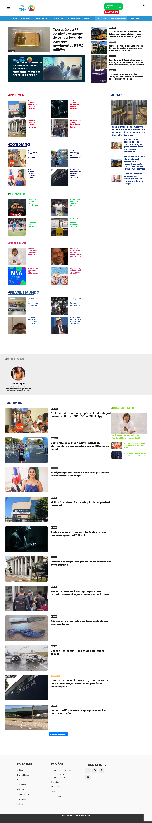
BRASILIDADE (124, 407)
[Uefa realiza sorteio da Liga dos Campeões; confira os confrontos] (116, 455)
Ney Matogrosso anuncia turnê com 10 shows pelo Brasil (134, 445)
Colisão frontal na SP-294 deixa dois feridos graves (77, 652)
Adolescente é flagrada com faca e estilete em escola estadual (79, 622)
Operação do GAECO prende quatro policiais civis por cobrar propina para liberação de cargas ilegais (75, 306)
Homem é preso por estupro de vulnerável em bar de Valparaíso (32, 125)
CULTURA (18, 243)
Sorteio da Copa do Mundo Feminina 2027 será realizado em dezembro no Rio (75, 225)
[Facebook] (88, 770)
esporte (17, 193)
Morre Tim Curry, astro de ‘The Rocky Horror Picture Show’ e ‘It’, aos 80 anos (75, 254)
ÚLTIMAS (14, 402)
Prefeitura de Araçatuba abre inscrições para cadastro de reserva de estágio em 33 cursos (126, 76)
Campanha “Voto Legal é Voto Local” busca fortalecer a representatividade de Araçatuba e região (27, 68)
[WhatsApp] (101, 770)
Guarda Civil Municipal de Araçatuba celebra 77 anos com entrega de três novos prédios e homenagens (75, 177)
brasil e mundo (24, 292)
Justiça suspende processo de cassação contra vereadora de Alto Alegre (33, 175)
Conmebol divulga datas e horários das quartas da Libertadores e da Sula (33, 205)
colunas (15, 359)
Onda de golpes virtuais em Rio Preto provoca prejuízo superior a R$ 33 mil (75, 107)
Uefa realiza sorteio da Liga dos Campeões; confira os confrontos (135, 455)
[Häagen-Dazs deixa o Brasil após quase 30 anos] (59, 276)
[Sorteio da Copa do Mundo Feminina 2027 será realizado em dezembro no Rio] (59, 227)
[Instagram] (95, 770)
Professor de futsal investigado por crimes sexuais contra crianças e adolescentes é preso (75, 127)
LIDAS (118, 95)
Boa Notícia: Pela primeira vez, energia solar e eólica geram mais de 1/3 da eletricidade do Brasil (18, 389)
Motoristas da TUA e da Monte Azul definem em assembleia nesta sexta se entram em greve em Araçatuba (126, 34)
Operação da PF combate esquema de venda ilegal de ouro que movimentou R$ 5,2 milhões (68, 39)
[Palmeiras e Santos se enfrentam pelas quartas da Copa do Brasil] (17, 227)
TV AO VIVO (109, 12)
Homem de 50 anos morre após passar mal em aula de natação (79, 711)
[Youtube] (88, 777)
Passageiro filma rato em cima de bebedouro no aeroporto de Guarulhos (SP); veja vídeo (33, 323)
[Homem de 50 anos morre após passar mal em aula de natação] (26, 717)
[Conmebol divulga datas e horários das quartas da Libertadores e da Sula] (17, 207)
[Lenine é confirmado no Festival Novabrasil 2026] (17, 256)
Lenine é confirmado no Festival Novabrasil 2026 (32, 252)
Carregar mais (57, 734)
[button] (144, 5)
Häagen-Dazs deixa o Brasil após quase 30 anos (75, 271)
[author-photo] (18, 373)
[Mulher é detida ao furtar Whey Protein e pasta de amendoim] (17, 109)
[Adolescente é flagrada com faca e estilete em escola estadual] (26, 628)
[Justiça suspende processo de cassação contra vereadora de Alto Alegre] (17, 177)
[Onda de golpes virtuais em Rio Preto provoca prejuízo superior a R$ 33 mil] (59, 109)
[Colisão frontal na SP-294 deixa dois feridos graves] (26, 658)
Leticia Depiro (18, 383)
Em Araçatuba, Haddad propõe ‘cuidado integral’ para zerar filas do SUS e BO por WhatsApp (33, 158)
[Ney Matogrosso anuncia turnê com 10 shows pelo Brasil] (116, 445)
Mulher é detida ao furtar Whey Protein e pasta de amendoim (32, 105)
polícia (17, 95)
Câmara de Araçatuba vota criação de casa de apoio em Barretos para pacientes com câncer (126, 48)
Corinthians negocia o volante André (75, 202)
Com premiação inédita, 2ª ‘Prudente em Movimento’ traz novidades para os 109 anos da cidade (75, 158)
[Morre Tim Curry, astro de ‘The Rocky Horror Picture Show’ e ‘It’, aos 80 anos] (59, 256)
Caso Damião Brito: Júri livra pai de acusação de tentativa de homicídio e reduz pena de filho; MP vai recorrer (126, 62)
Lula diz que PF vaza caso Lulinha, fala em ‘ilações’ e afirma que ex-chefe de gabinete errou (75, 323)
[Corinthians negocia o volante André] (59, 207)
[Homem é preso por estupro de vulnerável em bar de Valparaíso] (17, 128)
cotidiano (20, 144)
